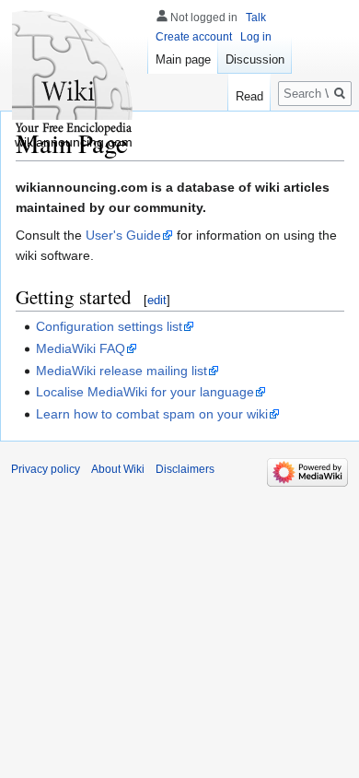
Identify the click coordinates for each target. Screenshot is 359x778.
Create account (194, 36)
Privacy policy (45, 469)
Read (249, 96)
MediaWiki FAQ (80, 348)
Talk (256, 17)
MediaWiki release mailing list (121, 370)
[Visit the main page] (73, 73)
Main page (183, 59)
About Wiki (118, 469)
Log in (256, 36)
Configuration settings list (109, 326)
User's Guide (123, 235)
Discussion (255, 59)
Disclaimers (185, 469)
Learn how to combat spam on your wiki (152, 414)
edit (157, 300)
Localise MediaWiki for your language (145, 391)
